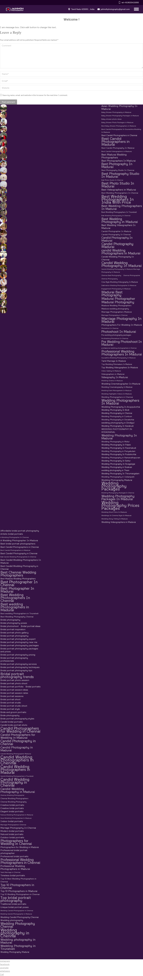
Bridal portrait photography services (18, 664)
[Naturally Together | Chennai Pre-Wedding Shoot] (3, 191)
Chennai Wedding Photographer (12, 795)
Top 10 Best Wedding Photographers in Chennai (18, 880)
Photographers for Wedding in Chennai (16, 842)
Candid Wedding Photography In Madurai (121, 264)
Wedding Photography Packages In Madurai (117, 497)
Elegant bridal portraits (11, 811)
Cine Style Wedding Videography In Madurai (119, 282)
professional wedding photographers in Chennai (119, 348)
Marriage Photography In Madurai (121, 320)
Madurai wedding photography (115, 308)
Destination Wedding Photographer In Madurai (118, 285)
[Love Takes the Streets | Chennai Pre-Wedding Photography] (3, 212)
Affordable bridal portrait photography (19, 530)
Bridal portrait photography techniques (20, 667)
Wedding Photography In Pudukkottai (118, 454)
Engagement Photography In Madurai (116, 289)
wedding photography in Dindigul (117, 422)
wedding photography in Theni (115, 470)
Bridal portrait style (10, 709)
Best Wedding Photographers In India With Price (117, 199)
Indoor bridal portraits (11, 821)
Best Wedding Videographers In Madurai (118, 226)
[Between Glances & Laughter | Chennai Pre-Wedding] (3, 205)
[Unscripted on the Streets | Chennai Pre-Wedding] (3, 219)
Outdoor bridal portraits (12, 837)
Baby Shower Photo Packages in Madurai (117, 122)
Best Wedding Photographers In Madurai (121, 207)
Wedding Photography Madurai (116, 480)
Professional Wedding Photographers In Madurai (121, 353)
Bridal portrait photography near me (18, 642)
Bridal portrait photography (14, 635)
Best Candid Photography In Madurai (117, 148)
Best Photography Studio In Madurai (120, 175)
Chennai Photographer (131, 275)
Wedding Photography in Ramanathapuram (120, 457)
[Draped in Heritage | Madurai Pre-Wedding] (3, 114)
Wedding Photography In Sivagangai (118, 464)
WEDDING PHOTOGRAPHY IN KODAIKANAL (116, 430)
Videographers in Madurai (112, 374)
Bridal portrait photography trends (17, 675)
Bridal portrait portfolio (11, 686)
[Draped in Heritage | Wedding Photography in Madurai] (3, 261)
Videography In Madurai (114, 377)
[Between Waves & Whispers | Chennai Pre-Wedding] (3, 177)
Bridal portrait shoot (10, 699)
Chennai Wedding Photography (13, 802)
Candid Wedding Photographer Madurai (15, 754)
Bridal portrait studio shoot (13, 705)
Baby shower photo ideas (111, 119)
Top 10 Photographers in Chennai (17, 886)
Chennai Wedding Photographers (14, 798)
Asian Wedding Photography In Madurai (119, 107)
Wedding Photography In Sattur (116, 460)
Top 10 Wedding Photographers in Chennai (20, 894)
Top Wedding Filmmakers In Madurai (116, 364)
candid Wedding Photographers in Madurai (120, 252)
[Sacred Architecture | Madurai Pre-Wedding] (3, 108)
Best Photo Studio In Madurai (117, 185)
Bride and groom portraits (13, 712)
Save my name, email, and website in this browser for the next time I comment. (35, 95)
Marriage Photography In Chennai (18, 827)
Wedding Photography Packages (114, 486)
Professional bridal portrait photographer (13, 852)
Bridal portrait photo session (14, 680)
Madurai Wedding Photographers (116, 305)
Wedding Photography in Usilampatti (117, 477)
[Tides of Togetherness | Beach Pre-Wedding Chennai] (3, 184)
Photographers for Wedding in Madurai (19, 847)
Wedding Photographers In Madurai (120, 402)
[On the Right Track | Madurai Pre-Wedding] (3, 149)
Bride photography (9, 715)
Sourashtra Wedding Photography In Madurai (118, 358)
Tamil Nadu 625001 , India (82, 9)
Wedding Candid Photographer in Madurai (16, 914)
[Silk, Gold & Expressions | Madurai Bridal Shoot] (3, 275)
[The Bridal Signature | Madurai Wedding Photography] (3, 288)
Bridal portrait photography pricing (17, 654)
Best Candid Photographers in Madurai (115, 141)
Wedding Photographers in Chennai (117, 397)
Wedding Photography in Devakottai (117, 419)
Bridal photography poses (13, 623)
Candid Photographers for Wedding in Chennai (20, 730)
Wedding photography (11, 920)
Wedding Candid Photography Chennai (19, 917)
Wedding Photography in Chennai (116, 413)
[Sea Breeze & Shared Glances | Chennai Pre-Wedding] (3, 170)
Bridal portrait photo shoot (13, 683)
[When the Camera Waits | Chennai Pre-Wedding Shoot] (3, 198)
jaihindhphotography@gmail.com (115, 9)
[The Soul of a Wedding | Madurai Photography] (3, 247)
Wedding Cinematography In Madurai (116, 387)
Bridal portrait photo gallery (14, 632)
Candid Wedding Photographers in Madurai (15, 769)
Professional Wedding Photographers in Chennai (20, 861)
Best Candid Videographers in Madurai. (116, 151)
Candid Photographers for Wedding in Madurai (17, 736)
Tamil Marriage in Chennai (10, 872)
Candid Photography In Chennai (116, 234)
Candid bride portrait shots (13, 725)
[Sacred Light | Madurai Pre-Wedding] (3, 121)
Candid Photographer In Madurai (116, 231)
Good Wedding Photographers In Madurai (16, 818)
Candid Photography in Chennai (18, 742)
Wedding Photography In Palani (116, 444)
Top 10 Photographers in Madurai (18, 891)
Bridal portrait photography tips (16, 670)
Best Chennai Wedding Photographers (18, 574)
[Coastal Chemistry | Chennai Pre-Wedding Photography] (3, 163)
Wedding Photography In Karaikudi (117, 426)
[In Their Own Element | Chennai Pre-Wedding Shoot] (3, 295)
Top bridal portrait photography (15, 899)
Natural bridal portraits (11, 834)
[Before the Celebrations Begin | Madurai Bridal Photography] (3, 281)
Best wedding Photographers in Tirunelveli (19, 613)
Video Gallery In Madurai (111, 371)
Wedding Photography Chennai (17, 925)
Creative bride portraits (12, 808)
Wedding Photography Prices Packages (120, 505)
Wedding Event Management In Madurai (116, 390)
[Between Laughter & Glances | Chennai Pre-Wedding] (3, 309)
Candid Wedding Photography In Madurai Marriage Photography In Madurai (120, 270)
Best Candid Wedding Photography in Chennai (19, 567)
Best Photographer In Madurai (17, 590)
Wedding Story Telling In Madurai (114, 519)
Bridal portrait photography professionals (14, 659)
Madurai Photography (117, 301)
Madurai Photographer (118, 298)
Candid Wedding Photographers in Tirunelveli (17, 776)
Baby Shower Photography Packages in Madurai (120, 116)
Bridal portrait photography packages (19, 645)
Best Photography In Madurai (116, 165)
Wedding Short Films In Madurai (114, 512)
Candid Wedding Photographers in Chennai (17, 759)
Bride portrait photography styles (17, 718)
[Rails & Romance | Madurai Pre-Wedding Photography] (3, 156)
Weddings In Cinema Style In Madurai (116, 515)
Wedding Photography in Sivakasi (116, 467)
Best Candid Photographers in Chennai (119, 135)
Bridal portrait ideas (30, 626)
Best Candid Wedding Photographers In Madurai (20, 561)
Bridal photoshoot (9, 626)
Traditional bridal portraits (13, 904)
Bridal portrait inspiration (12, 629)
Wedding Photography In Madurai (119, 437)
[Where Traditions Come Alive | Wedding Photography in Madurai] (3, 226)
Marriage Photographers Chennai (13, 825)
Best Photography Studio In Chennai (117, 170)
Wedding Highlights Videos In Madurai (116, 394)
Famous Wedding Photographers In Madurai (16, 815)
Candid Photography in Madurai (16, 749)
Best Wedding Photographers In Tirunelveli (119, 212)
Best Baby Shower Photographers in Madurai (118, 126)
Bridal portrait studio (10, 702)
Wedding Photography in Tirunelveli (18, 947)
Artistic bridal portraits (11, 533)
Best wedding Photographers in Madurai (14, 607)
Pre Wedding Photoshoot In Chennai (114, 338)
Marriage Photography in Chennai (114, 315)
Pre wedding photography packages (116, 335)
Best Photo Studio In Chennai (112, 180)
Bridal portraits (33, 686)
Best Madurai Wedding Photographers (114, 156)
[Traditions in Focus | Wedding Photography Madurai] (3, 233)
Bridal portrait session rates (14, 693)
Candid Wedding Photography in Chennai (14, 782)
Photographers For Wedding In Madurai (121, 324)
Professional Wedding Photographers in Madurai (15, 867)
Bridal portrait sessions (11, 696)
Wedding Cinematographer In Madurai (120, 383)
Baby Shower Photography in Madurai (116, 112)
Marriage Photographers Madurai (116, 312)
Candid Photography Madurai (117, 245)
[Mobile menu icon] (136, 9)
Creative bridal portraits (12, 805)
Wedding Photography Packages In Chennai (117, 493)
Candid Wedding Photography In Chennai (117, 258)
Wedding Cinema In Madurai (112, 380)
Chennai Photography (109, 279)
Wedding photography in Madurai (17, 941)
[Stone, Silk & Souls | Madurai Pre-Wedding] (3, 128)
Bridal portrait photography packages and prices (19, 650)
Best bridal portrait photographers (17, 543)
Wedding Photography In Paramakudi (118, 448)
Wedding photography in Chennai (14, 932)
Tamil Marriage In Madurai (113, 361)
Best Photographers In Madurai (118, 160)
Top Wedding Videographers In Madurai (119, 367)
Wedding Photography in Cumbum (116, 416)
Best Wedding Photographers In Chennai (119, 193)
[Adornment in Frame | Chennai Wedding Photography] (3, 268)
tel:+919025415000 (130, 2)
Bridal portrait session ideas (14, 689)
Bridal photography (10, 619)
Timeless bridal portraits (12, 875)
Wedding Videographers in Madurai (118, 522)
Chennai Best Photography (111, 275)
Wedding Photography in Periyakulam (118, 451)
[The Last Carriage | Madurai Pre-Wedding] (3, 135)
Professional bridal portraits (14, 856)
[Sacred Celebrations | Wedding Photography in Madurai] (3, 254)
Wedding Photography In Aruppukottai (120, 406)
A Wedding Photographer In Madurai (19, 540)
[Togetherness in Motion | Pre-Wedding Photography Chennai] (3, 302)
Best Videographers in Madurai (118, 189)
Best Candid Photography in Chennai (18, 553)
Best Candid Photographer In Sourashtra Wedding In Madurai (121, 130)
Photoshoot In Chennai (109, 328)
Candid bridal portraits (11, 721)
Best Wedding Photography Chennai (16, 616)
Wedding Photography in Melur (115, 441)
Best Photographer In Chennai (19, 583)
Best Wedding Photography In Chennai (115, 215)
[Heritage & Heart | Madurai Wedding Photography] (3, 240)
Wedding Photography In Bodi (115, 410)
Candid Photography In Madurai (117, 239)
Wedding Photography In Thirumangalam (120, 473)
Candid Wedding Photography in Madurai (17, 790)
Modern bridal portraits (12, 831)
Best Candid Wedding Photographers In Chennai (18, 557)
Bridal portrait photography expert (18, 639)
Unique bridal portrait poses (14, 907)
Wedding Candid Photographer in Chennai (16, 910)
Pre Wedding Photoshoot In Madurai (121, 343)
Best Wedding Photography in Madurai (119, 220)
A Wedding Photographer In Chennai (14, 537)
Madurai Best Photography (111, 293)
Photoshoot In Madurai (118, 331)
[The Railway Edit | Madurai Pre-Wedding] (3, 142)
